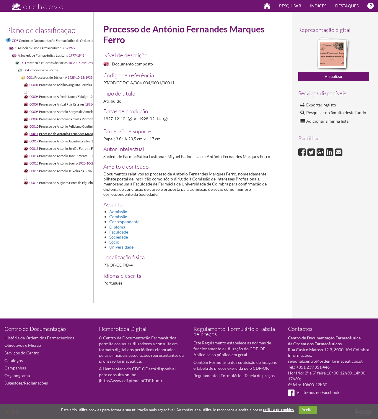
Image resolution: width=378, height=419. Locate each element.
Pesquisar (290, 5)
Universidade (121, 246)
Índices (318, 5)
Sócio (114, 241)
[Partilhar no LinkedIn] (330, 151)
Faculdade (118, 231)
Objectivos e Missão (22, 345)
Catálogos (13, 360)
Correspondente (124, 221)
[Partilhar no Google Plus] (321, 151)
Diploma (117, 226)
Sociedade (118, 236)
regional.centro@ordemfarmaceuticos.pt (325, 361)
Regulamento (205, 375)
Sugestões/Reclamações (26, 382)
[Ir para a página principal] (33, 4)
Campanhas (15, 367)
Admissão (118, 211)
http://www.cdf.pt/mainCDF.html (130, 380)
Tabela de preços (260, 375)
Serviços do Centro (21, 352)
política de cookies (278, 409)
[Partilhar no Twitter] (312, 151)
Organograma (17, 375)
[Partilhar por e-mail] (339, 151)
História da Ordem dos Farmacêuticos (39, 337)
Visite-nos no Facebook (317, 392)
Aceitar (308, 409)
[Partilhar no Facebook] (302, 151)
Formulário (231, 375)
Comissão (118, 216)
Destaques (347, 5)
